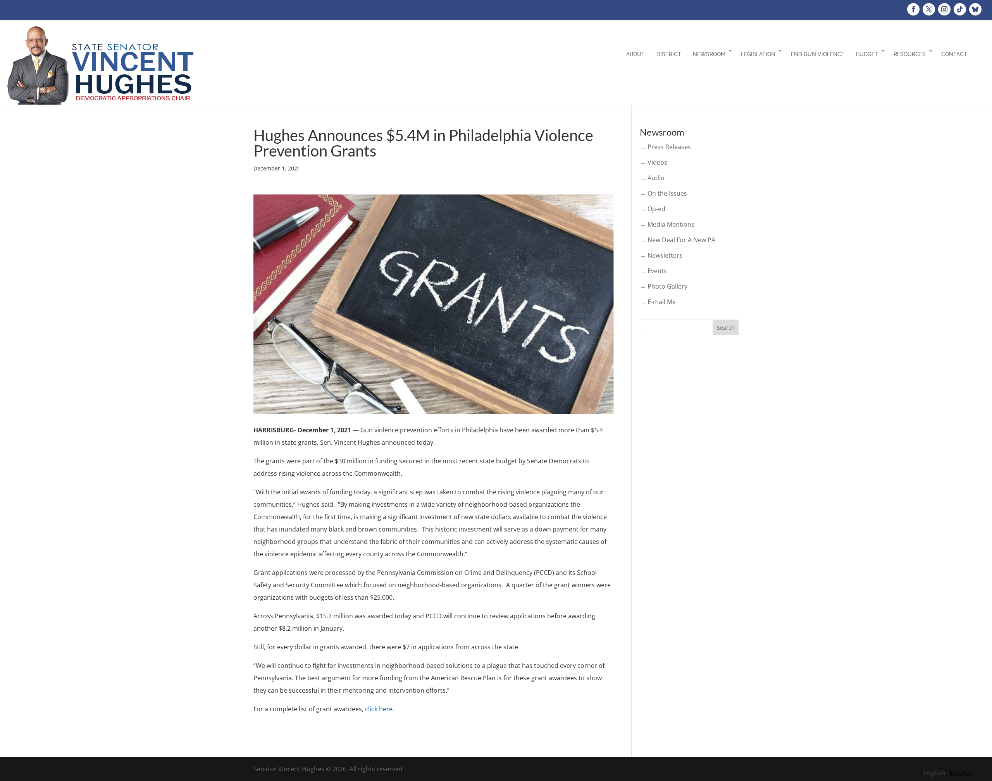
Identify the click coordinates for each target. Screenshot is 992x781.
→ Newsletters (661, 255)
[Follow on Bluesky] (975, 9)
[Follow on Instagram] (944, 9)
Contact (954, 54)
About (635, 54)
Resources (910, 54)
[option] (961, 774)
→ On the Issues (663, 193)
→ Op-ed (652, 209)
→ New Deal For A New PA (677, 240)
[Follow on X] (929, 9)
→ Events (653, 271)
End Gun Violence (817, 54)
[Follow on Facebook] (913, 9)
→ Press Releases (665, 147)
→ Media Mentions (667, 224)
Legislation (758, 54)
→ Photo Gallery (663, 286)
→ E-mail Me (658, 302)
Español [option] (961, 773)
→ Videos (653, 162)
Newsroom (709, 54)
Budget (867, 54)
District (668, 54)
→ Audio (652, 178)
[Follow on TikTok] (960, 9)
